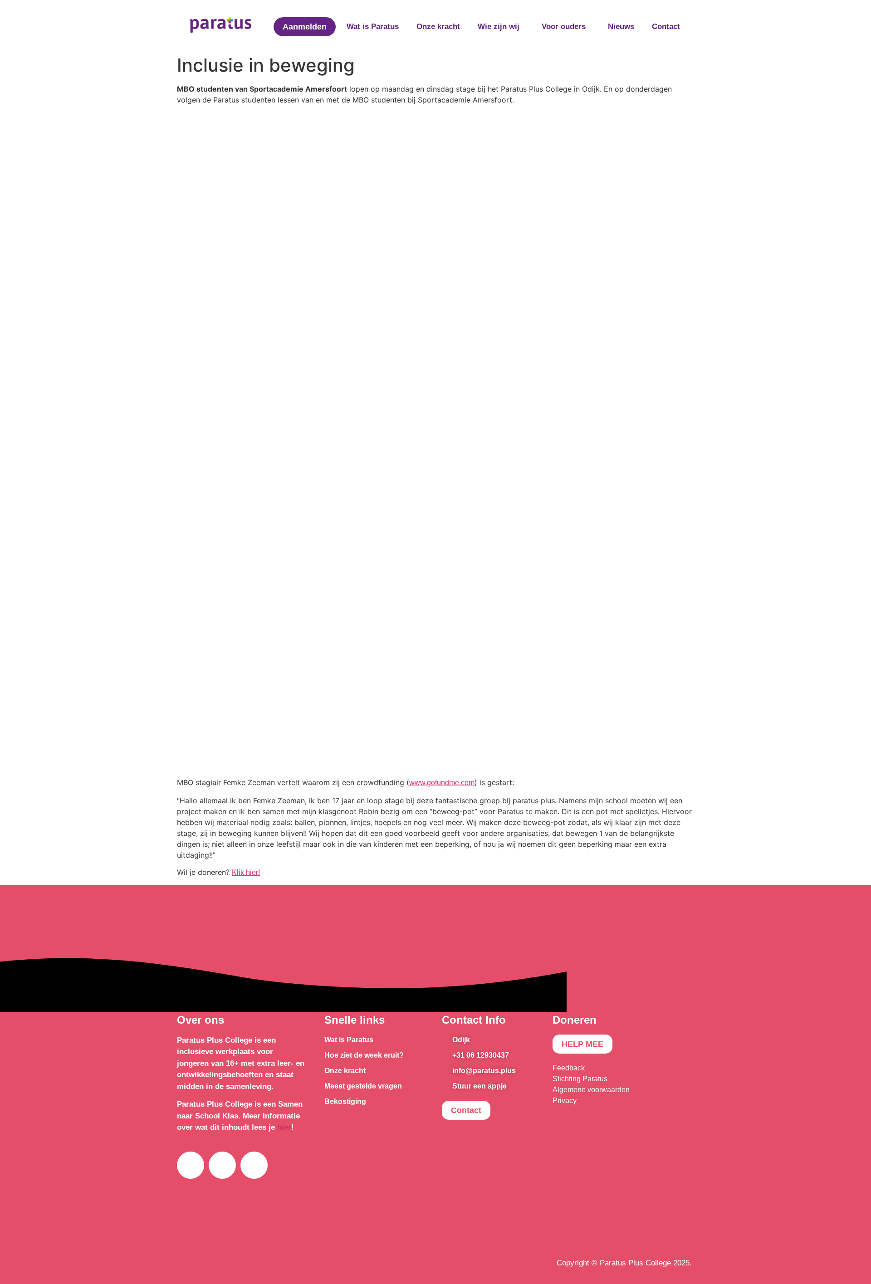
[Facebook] (190, 1165)
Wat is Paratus (373, 26)
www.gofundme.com (442, 782)
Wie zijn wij (498, 26)
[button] (500, 26)
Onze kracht (438, 26)
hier (284, 1127)
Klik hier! (246, 872)
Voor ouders (564, 26)
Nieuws (621, 26)
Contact (666, 26)
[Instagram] (222, 1165)
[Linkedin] (254, 1165)
